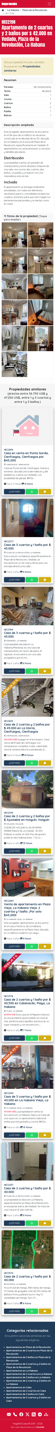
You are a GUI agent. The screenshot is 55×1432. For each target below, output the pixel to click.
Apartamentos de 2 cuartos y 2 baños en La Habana (28, 1382)
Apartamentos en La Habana (22, 1370)
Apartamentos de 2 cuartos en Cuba (26, 1390)
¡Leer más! (14, 491)
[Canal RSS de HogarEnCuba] (34, 1414)
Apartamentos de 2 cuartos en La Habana (29, 1374)
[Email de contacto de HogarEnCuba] (9, 1414)
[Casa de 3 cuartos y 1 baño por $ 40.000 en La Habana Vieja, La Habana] (27, 1066)
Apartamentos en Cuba (18, 1387)
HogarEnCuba (9, 4)
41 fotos (28, 755)
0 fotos (28, 483)
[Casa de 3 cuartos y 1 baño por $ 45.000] (27, 517)
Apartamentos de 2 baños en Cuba (25, 1394)
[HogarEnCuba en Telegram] (40, 1414)
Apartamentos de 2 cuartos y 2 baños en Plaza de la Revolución (28, 1366)
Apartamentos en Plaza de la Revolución (28, 1347)
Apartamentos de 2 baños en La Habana (28, 1377)
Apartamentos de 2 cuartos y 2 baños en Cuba (28, 1399)
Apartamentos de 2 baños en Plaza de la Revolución (28, 1359)
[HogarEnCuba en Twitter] (27, 1414)
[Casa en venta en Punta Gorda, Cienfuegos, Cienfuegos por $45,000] (27, 426)
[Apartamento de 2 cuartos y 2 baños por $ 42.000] (14, 235)
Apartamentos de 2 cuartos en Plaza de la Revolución (29, 1352)
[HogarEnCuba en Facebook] (21, 1414)
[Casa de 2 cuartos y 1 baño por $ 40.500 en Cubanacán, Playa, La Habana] (27, 972)
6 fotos (26, 571)
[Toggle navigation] (49, 4)
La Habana (13, 10)
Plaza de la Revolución (34, 10)
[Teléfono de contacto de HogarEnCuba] (15, 1414)
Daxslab (40, 1427)
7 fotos (27, 1030)
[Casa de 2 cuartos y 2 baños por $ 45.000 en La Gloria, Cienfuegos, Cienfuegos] (27, 697)
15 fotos (27, 843)
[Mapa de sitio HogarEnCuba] (46, 1414)
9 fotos (26, 1215)
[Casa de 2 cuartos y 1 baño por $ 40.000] (27, 1161)
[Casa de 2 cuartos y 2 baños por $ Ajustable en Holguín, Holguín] (27, 789)
